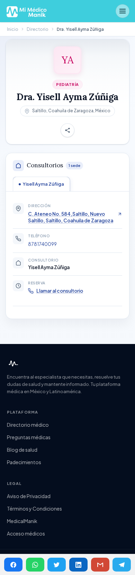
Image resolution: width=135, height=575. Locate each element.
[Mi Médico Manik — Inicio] (12, 363)
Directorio (37, 29)
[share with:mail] (100, 565)
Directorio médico (28, 425)
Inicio (12, 29)
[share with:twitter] (56, 565)
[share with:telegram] (121, 565)
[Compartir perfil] (67, 130)
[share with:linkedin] (78, 565)
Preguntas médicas (29, 437)
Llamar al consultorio (59, 291)
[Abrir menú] (122, 11)
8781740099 (42, 244)
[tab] (41, 184)
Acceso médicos (26, 533)
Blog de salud (22, 449)
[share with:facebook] (13, 565)
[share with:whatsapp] (35, 565)
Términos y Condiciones (34, 508)
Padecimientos (24, 462)
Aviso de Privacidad (29, 496)
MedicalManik (22, 521)
